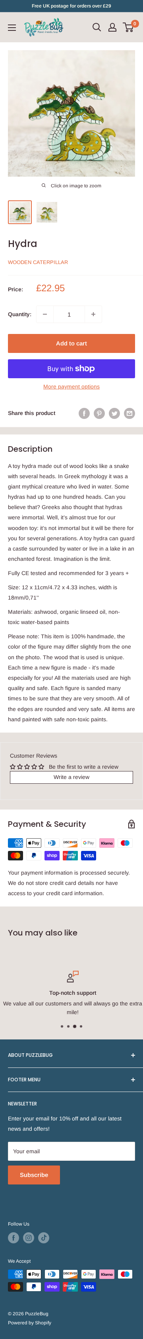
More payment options (71, 386)
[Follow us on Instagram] (28, 1237)
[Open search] (97, 27)
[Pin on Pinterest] (99, 413)
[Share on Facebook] (84, 413)
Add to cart (71, 343)
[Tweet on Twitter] (114, 413)
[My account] (112, 27)
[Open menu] (12, 28)
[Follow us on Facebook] (13, 1237)
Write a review (71, 777)
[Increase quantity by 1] (93, 314)
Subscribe (34, 1174)
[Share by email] (129, 413)
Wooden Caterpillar (38, 262)
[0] (128, 27)
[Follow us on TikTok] (43, 1237)
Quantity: (19, 314)
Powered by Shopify (29, 1323)
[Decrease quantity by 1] (45, 314)
